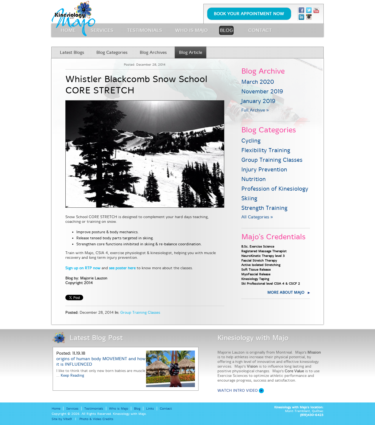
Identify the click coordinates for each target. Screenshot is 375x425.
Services (72, 408)
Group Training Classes (140, 312)
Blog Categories (111, 52)
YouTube (316, 10)
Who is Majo (118, 408)
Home (56, 408)
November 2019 (262, 91)
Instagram (309, 17)
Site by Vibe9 (62, 419)
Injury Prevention (264, 169)
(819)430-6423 (311, 415)
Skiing (249, 198)
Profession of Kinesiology (274, 188)
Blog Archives (153, 52)
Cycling (251, 140)
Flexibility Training (265, 150)
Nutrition (253, 179)
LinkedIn (301, 17)
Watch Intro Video (237, 390)
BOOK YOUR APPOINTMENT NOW (249, 13)
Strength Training (264, 208)
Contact (166, 408)
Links (150, 408)
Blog (137, 408)
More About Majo (285, 292)
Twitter (309, 10)
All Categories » (257, 217)
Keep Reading (72, 375)
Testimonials (93, 408)
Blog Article (190, 52)
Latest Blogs (72, 52)
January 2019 (258, 101)
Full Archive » (255, 110)
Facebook (301, 10)
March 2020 (257, 82)
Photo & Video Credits (96, 419)
